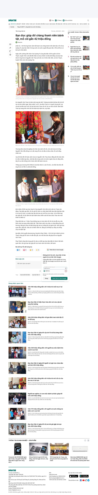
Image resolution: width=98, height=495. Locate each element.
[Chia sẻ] (10, 47)
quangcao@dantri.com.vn (58, 478)
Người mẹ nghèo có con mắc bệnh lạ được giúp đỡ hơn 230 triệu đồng (45, 395)
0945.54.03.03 (61, 476)
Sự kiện (12, 27)
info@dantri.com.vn (16, 490)
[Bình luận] (10, 44)
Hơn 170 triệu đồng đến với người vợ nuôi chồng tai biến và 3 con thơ (45, 410)
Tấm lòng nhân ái (20, 31)
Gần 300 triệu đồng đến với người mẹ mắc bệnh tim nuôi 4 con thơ (45, 349)
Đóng (46, 278)
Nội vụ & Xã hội (68, 20)
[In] (10, 54)
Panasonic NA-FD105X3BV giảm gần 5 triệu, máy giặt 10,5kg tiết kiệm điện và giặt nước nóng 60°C (18, 459)
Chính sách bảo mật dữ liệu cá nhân (57, 479)
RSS (50, 472)
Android (84, 476)
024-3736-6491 (17, 483)
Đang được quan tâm (16, 283)
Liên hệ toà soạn (53, 474)
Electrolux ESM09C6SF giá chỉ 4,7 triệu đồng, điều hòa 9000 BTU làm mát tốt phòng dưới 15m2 (80, 458)
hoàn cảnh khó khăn (25, 274)
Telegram (88, 480)
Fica (53, 20)
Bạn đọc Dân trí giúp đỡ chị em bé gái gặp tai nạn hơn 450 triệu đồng (44, 425)
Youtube (83, 480)
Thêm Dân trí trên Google (56, 249)
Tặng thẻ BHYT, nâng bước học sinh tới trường (28, 27)
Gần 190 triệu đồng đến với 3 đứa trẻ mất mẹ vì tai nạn (45, 288)
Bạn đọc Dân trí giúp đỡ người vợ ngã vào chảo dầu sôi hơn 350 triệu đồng (45, 364)
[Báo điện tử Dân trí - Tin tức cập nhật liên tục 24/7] (12, 20)
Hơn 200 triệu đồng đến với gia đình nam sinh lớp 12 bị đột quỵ (45, 318)
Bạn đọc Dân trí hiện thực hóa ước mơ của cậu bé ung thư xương (45, 303)
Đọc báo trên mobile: (75, 472)
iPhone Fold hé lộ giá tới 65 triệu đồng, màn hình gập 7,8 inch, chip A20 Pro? (38, 458)
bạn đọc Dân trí (36, 274)
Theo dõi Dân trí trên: (73, 480)
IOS (73, 476)
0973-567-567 (31, 483)
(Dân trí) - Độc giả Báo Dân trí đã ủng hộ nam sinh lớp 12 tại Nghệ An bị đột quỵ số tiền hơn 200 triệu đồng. (46, 322)
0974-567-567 (19, 488)
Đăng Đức (20, 42)
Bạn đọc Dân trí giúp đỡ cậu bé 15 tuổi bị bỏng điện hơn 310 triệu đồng (45, 333)
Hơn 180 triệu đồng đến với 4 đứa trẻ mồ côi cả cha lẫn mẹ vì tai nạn (45, 379)
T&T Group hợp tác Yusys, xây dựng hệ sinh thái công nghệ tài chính (59, 458)
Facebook (81, 480)
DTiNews (59, 20)
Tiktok (86, 480)
